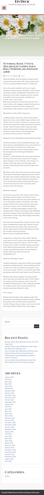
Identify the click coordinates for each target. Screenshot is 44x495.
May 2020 (8, 438)
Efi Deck (22, 1)
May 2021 (8, 411)
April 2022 (8, 386)
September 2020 (10, 429)
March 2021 (9, 416)
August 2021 (9, 404)
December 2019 (10, 450)
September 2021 (10, 402)
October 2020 (9, 427)
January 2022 (9, 393)
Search (7, 322)
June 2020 (8, 436)
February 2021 (10, 418)
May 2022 (8, 384)
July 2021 (8, 406)
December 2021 (10, 395)
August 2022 (9, 377)
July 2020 (8, 434)
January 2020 (9, 447)
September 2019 (10, 456)
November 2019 (10, 452)
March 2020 (9, 443)
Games (23, 76)
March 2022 (9, 388)
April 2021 (8, 413)
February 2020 (10, 445)
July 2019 (8, 461)
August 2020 (9, 432)
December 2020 (10, 422)
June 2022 (8, 382)
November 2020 (10, 425)
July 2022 (8, 379)
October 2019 (9, 454)
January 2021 (9, 420)
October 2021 (9, 400)
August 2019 (9, 459)
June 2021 (8, 409)
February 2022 (10, 391)
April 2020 (8, 441)
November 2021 (10, 397)
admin (17, 76)
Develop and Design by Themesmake (29, 492)
